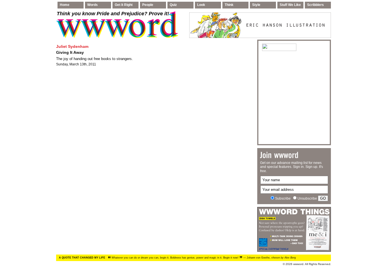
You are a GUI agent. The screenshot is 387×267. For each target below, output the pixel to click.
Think (229, 5)
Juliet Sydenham (72, 46)
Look (201, 5)
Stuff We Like (290, 5)
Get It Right (124, 5)
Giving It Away (70, 52)
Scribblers (315, 5)
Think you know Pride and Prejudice (113, 13)
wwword (298, 264)
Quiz (173, 5)
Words (92, 5)
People (147, 5)
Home (64, 5)
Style (256, 5)
